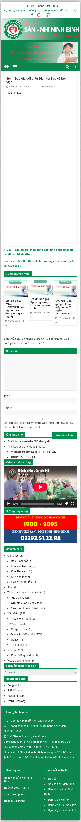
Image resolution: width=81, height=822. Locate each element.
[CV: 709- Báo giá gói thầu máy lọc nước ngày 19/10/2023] (65, 282)
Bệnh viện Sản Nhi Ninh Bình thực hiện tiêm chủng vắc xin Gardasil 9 (39, 263)
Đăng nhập (14, 685)
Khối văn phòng (20, 576)
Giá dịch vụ (17, 597)
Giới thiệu (13, 555)
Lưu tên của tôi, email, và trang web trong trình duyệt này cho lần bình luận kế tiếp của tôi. (38, 425)
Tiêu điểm (13, 613)
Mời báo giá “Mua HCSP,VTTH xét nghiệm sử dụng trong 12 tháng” (15, 308)
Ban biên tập (32, 86)
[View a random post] (76, 67)
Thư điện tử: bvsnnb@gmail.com (26, 736)
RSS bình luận (15, 695)
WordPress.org (16, 701)
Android (45, 452)
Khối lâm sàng (19, 571)
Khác (10, 587)
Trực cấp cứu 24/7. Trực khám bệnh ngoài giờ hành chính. (41, 757)
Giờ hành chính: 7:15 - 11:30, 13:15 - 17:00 (32, 747)
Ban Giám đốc (19, 561)
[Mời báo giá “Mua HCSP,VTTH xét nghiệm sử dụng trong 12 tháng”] (16, 282)
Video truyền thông (18, 660)
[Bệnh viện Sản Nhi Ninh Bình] (6, 67)
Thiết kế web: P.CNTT (17, 788)
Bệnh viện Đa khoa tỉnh (62, 810)
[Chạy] (8, 504)
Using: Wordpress (14, 794)
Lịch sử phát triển (21, 582)
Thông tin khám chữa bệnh (23, 592)
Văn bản (12, 650)
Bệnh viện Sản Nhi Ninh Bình (18, 779)
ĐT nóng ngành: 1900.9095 (23, 726)
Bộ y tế (52, 778)
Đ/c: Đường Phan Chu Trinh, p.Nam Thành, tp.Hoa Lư (37, 741)
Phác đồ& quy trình (22, 655)
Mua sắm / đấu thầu (23, 634)
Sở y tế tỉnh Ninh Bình (61, 784)
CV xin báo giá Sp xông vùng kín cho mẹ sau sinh (40, 303)
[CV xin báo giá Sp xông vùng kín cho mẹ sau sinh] (40, 282)
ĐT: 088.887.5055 (17, 720)
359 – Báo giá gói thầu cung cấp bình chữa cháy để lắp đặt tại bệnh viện (38, 252)
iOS (53, 452)
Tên (7, 396)
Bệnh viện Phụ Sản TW (62, 805)
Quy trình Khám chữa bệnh (27, 608)
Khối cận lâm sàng (22, 566)
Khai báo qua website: (28, 441)
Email (8, 408)
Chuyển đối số (19, 629)
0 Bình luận (51, 86)
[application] (40, 487)
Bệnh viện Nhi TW (59, 799)
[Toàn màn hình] (72, 504)
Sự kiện (15, 639)
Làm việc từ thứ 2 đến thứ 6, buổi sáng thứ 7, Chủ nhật (39, 752)
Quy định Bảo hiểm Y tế (25, 603)
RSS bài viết (14, 690)
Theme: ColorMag (14, 801)
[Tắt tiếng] (66, 504)
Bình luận (13, 351)
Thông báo (17, 645)
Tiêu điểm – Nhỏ (21, 618)
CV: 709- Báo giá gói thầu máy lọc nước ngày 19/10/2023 (64, 307)
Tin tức (11, 624)
